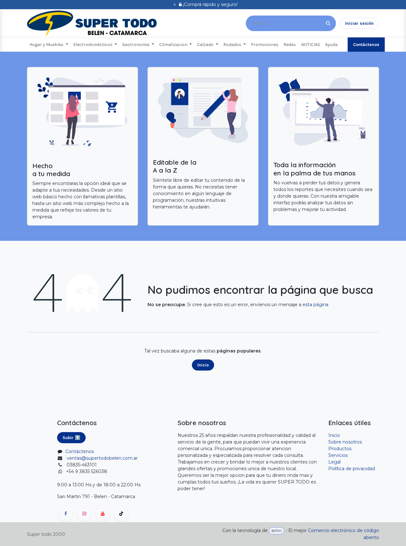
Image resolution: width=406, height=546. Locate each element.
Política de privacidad (351, 468)
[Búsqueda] (328, 23)
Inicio (203, 365)
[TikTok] (121, 513)
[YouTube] (102, 513)
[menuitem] (49, 44)
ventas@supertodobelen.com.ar (102, 458)
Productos (339, 448)
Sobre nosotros (345, 442)
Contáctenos (366, 44)
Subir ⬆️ (71, 437)
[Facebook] (65, 513)
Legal (334, 462)
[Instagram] (84, 513)
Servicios (338, 455)
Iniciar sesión (359, 23)
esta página (315, 304)
